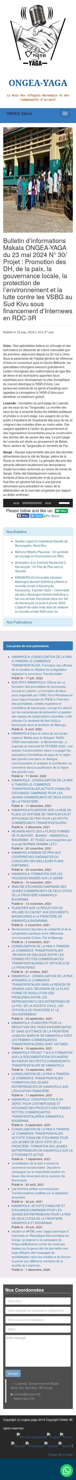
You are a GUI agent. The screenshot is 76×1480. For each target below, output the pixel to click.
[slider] (65, 502)
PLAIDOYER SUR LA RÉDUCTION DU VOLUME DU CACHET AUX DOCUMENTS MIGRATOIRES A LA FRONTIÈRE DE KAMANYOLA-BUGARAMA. (40, 914)
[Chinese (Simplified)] (32, 1436)
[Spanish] (51, 1445)
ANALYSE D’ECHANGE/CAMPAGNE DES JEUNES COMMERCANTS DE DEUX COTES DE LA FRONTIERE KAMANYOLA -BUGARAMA (42, 892)
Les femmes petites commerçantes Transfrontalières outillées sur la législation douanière (40, 1193)
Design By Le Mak (61, 1454)
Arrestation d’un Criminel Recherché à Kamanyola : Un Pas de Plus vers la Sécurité (40, 566)
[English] (53, 1436)
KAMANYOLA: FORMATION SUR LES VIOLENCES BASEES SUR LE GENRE (37, 876)
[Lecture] (9, 503)
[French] (66, 1436)
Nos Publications (19, 622)
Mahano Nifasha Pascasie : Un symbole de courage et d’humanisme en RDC (41, 554)
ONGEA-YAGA (19, 113)
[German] (18, 1445)
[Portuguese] (35, 1445)
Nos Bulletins (17, 531)
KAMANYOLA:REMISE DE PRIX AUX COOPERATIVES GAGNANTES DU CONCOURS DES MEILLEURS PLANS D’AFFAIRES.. (37, 858)
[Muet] (55, 503)
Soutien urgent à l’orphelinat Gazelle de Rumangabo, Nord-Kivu (41, 543)
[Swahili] (64, 1445)
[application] (38, 503)
